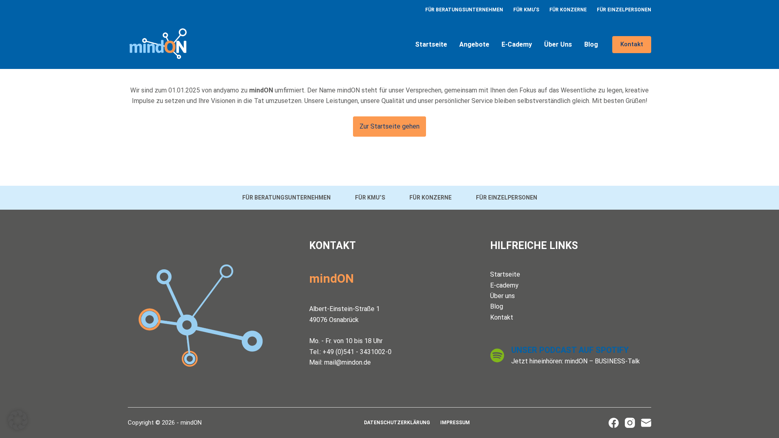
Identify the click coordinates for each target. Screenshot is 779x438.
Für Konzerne (568, 10)
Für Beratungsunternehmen (464, 10)
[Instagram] (630, 423)
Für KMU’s (526, 10)
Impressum (455, 422)
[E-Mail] (646, 423)
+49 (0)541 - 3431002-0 (357, 352)
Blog (591, 44)
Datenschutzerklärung (397, 422)
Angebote (474, 44)
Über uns (558, 44)
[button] (18, 420)
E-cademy (516, 44)
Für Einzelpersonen (624, 10)
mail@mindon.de (347, 362)
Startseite (431, 44)
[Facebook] (614, 423)
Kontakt (631, 44)
